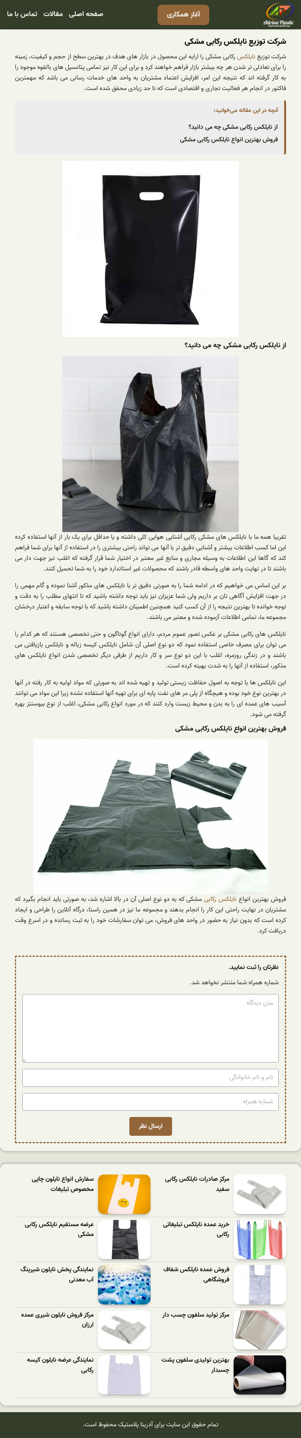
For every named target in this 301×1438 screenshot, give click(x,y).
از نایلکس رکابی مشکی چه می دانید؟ (233, 127)
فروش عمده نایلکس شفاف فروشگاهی (196, 1275)
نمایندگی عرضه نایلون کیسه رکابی (60, 1365)
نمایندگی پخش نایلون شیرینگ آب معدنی (57, 1275)
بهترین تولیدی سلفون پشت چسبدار (195, 1365)
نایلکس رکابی (220, 899)
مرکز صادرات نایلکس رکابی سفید (197, 1184)
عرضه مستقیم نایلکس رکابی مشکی (59, 1230)
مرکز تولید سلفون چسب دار (195, 1315)
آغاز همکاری (183, 14)
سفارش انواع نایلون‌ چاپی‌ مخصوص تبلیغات (63, 1184)
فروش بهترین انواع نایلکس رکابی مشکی (229, 140)
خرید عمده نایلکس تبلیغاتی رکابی (196, 1230)
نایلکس (246, 57)
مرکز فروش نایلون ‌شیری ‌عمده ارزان (57, 1320)
